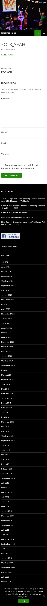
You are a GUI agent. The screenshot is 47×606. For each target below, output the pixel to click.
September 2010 (8, 544)
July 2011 (5, 530)
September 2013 (8, 478)
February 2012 (7, 506)
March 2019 (6, 375)
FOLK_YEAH (7, 54)
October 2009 (7, 563)
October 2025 (7, 281)
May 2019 (5, 370)
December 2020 (7, 342)
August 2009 (6, 572)
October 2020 (7, 347)
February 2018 (7, 394)
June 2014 (5, 450)
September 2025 (8, 285)
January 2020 (6, 356)
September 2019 (8, 365)
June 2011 (5, 534)
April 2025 (5, 290)
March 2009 (6, 581)
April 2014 (5, 459)
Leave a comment (8, 49)
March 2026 (6, 271)
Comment (6, 98)
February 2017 (7, 408)
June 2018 (5, 384)
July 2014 (5, 445)
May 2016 (5, 417)
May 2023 (5, 304)
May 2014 (5, 455)
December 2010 (7, 539)
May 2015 (5, 426)
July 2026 (5, 262)
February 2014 (7, 469)
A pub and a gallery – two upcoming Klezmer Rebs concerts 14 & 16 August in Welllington (23, 199)
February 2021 (7, 337)
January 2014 (6, 473)
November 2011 (7, 520)
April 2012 (5, 502)
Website (5, 154)
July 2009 (5, 577)
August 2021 (6, 328)
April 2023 (5, 309)
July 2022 (5, 323)
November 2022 (7, 314)
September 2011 (8, 525)
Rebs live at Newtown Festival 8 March (17, 217)
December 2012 (7, 492)
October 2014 (7, 436)
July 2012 (5, 497)
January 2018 (6, 398)
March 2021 (6, 332)
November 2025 (7, 276)
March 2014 (6, 464)
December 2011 (7, 516)
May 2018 (5, 389)
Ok (23, 601)
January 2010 (6, 558)
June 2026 (5, 267)
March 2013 (6, 487)
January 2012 (6, 511)
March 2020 (6, 351)
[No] (43, 596)
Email (4, 143)
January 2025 (6, 295)
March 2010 (6, 553)
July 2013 (5, 483)
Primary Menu (44, 33)
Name (4, 132)
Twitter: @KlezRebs (9, 246)
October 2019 (7, 361)
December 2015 (7, 422)
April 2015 (5, 431)
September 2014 (8, 440)
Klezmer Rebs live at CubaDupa (14, 213)
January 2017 (6, 412)
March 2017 (6, 403)
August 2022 (6, 318)
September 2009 (8, 567)
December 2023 (7, 300)
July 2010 (5, 549)
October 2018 (7, 379)
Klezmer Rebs (8, 32)
